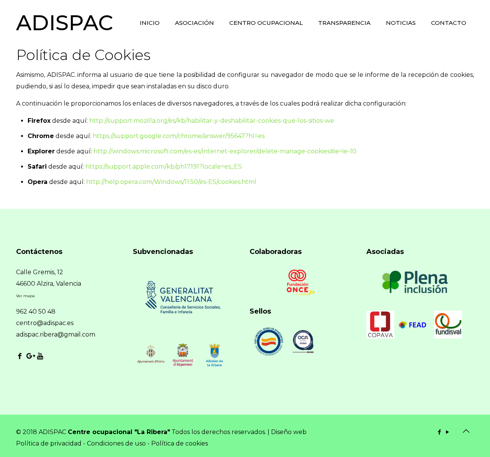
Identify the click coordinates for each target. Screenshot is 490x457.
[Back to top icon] (466, 431)
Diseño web (289, 432)
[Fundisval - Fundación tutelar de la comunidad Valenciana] (448, 336)
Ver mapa (25, 295)
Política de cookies (179, 443)
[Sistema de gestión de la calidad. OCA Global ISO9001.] (303, 351)
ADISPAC (64, 23)
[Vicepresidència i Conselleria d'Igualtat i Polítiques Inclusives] (183, 321)
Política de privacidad (49, 443)
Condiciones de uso (116, 443)
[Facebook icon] (439, 432)
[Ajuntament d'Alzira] (151, 366)
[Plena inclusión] (416, 291)
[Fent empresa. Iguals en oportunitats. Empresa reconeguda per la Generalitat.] (268, 354)
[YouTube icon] (447, 432)
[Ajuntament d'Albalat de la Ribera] (215, 366)
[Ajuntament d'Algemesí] (182, 366)
